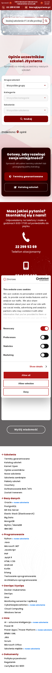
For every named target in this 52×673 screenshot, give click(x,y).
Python (16, 538)
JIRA (6, 637)
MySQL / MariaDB (13, 525)
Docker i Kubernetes (15, 589)
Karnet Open (11, 466)
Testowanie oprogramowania (20, 576)
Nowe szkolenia (12, 473)
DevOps (8, 593)
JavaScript (10, 549)
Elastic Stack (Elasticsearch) (19, 513)
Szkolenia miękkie (22, 648)
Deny (26, 392)
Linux (6, 597)
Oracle (16, 502)
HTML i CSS (9, 561)
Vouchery (9, 485)
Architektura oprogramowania (20, 580)
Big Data (8, 517)
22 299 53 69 (26, 247)
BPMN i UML (10, 633)
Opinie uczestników (14, 470)
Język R (8, 557)
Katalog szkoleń (28, 187)
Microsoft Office (13, 644)
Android (8, 565)
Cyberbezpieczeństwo (24, 604)
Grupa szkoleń (12, 80)
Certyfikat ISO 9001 (14, 666)
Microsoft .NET (11, 546)
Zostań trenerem (13, 492)
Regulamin (9, 662)
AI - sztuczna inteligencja (26, 622)
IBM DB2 (8, 528)
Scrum (7, 641)
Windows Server (12, 612)
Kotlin (7, 568)
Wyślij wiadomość (26, 429)
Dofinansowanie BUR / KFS (18, 488)
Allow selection (26, 383)
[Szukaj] (35, 16)
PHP (6, 553)
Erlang (7, 572)
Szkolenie (9, 104)
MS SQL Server (11, 510)
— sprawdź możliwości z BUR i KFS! (26, 3)
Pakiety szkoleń (12, 481)
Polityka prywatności (15, 658)
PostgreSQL (10, 506)
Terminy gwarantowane (28, 176)
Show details (36, 366)
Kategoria (9, 92)
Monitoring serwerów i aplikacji (20, 601)
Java (7, 542)
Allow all (26, 375)
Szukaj (28, 119)
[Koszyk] (41, 16)
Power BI (8, 626)
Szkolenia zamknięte (15, 477)
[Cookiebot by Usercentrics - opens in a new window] (37, 279)
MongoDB (9, 521)
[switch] (44, 337)
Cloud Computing (13, 608)
